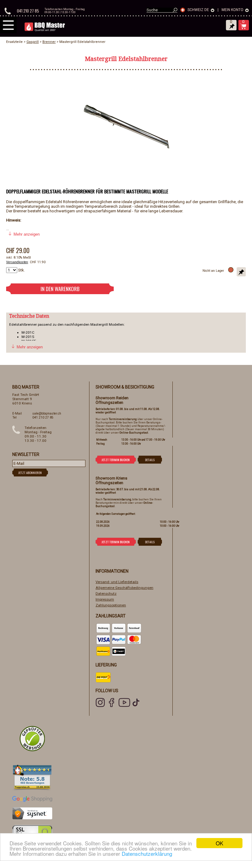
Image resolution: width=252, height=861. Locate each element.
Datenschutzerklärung (147, 853)
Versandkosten (17, 262)
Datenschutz (106, 593)
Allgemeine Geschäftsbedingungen (124, 588)
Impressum (105, 599)
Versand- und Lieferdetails (117, 582)
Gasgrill (32, 42)
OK (219, 843)
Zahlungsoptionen (111, 605)
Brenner (49, 42)
